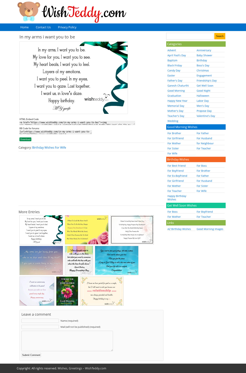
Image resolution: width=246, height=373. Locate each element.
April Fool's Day (176, 55)
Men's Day (203, 105)
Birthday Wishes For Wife (49, 148)
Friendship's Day (207, 80)
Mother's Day (175, 111)
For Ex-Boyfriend (177, 175)
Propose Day (204, 111)
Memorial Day (175, 105)
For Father (203, 133)
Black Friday (174, 65)
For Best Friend (176, 165)
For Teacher (204, 148)
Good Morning (176, 90)
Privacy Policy (67, 27)
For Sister (173, 148)
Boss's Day (203, 65)
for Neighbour (205, 143)
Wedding (172, 121)
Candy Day (173, 70)
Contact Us (43, 27)
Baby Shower (204, 55)
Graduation (174, 95)
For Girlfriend (175, 138)
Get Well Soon (205, 85)
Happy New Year (177, 100)
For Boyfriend (175, 170)
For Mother (174, 143)
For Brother (174, 133)
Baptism (172, 60)
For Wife (172, 153)
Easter (171, 75)
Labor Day (203, 100)
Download (25, 139)
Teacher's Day (175, 116)
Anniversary (204, 50)
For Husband (204, 138)
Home (24, 27)
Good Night (203, 90)
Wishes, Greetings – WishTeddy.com (82, 368)
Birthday (202, 60)
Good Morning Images (210, 229)
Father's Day (174, 80)
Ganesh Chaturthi (178, 85)
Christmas (203, 70)
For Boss (202, 165)
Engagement (204, 75)
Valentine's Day (206, 116)
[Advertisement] (91, 178)
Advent (171, 50)
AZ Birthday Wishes (179, 229)
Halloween (203, 95)
